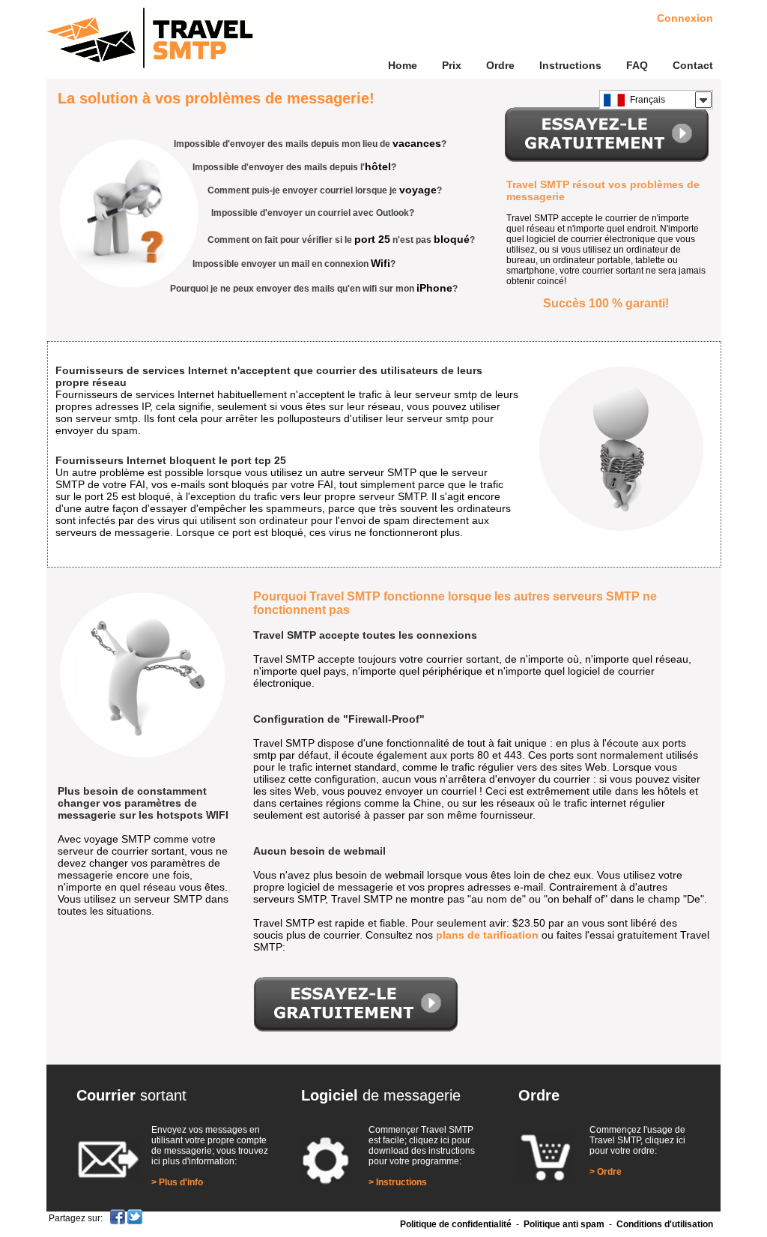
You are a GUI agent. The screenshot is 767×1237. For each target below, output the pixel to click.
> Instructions (398, 1182)
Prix (451, 65)
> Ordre (605, 1172)
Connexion (685, 18)
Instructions (570, 65)
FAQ (637, 65)
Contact (693, 65)
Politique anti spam (564, 1224)
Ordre (500, 65)
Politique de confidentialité (456, 1224)
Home (402, 65)
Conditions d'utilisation (664, 1224)
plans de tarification (487, 935)
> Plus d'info (177, 1182)
